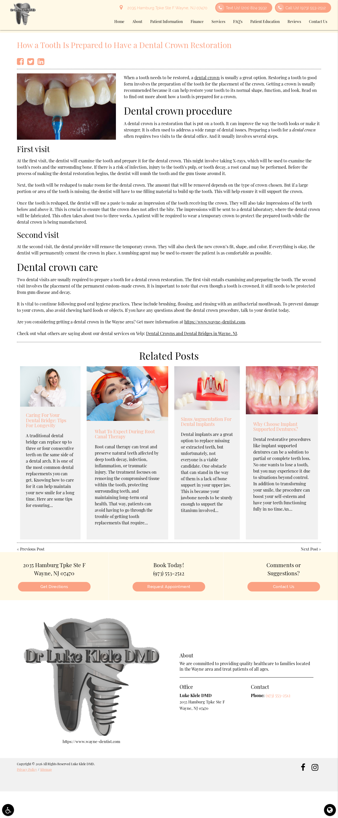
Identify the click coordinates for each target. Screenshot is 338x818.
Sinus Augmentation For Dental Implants (206, 421)
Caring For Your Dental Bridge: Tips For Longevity (46, 420)
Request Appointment (168, 586)
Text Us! (246, 8)
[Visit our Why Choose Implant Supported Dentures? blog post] (282, 390)
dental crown (207, 77)
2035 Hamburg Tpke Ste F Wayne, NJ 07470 (166, 8)
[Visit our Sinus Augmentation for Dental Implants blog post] (207, 388)
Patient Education (265, 21)
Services (218, 21)
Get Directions (54, 586)
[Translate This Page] (330, 810)
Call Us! (305, 8)
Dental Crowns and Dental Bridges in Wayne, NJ (191, 333)
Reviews (294, 21)
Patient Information (166, 21)
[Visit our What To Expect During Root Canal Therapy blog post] (127, 393)
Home (119, 21)
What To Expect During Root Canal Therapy (125, 434)
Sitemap (46, 769)
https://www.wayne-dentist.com (214, 322)
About (137, 21)
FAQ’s (237, 21)
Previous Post (32, 549)
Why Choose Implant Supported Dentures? (275, 426)
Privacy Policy (27, 769)
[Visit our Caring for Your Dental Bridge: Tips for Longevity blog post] (50, 386)
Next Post (309, 549)
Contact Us (318, 21)
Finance (197, 21)
